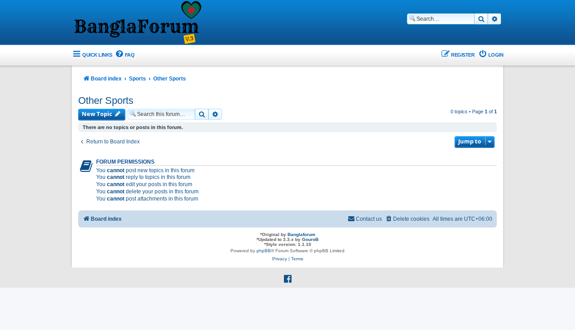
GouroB (310, 239)
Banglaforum (301, 234)
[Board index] (137, 23)
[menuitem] (125, 55)
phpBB (264, 250)
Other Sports (105, 100)
